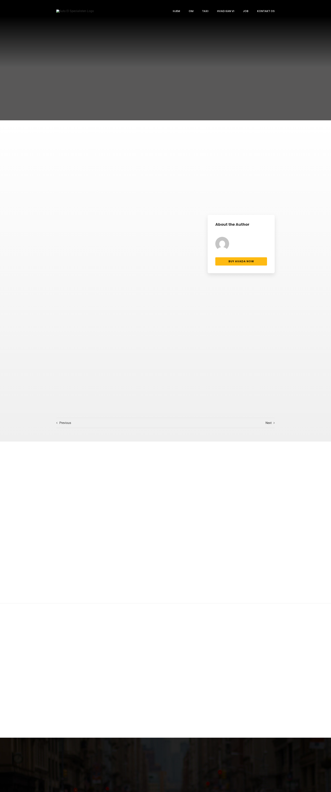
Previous (65, 423)
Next (268, 423)
